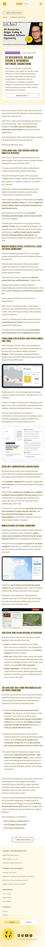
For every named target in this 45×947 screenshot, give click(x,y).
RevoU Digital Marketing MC (15, 824)
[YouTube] (26, 935)
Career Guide (7, 898)
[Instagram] (22, 935)
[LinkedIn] (19, 935)
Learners (12, 922)
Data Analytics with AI (10, 859)
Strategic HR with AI (9, 873)
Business (29, 922)
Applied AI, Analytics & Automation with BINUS (18, 876)
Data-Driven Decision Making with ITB (15, 880)
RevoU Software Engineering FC (16, 821)
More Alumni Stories (24, 840)
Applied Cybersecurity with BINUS (14, 884)
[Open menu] (40, 4)
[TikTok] (31, 935)
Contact (5, 915)
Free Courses (7, 894)
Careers (5, 911)
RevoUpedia (7, 901)
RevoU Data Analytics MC (14, 828)
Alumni (5, 17)
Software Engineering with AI (12, 863)
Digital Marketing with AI (11, 855)
